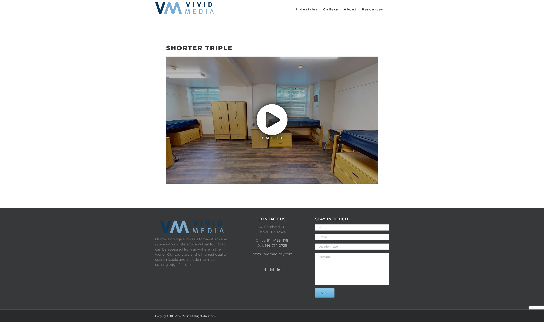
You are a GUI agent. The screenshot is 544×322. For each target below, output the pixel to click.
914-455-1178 (277, 240)
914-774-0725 (276, 246)
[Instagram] (272, 269)
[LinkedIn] (278, 269)
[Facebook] (265, 269)
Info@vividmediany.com (272, 254)
